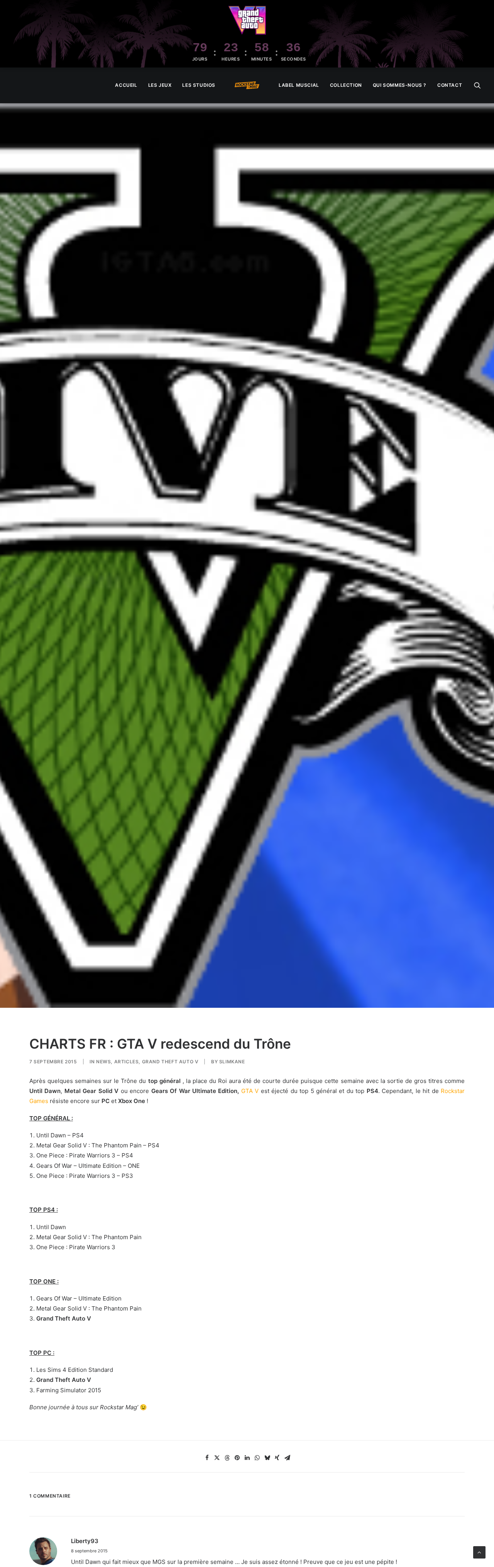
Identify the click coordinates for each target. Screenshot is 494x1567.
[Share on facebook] (206, 1457)
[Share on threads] (227, 1457)
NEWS (103, 1061)
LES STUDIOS (198, 85)
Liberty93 (84, 1541)
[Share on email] (287, 1457)
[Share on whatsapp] (257, 1457)
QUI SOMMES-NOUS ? (399, 85)
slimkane (232, 1061)
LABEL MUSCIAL (299, 85)
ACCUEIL (126, 85)
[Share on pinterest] (237, 1457)
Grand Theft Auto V (170, 1061)
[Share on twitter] (217, 1457)
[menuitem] (126, 85)
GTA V (250, 1091)
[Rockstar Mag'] (247, 85)
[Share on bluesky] (267, 1457)
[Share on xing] (277, 1457)
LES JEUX (160, 85)
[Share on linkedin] (247, 1457)
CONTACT (449, 85)
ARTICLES (126, 1061)
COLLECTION (346, 85)
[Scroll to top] (479, 1551)
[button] (477, 85)
